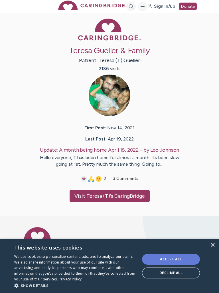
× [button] (212, 245)
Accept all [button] (171, 259)
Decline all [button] (170, 272)
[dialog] (109, 266)
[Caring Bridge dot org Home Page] (92, 8)
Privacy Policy (70, 279)
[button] (75, 285)
